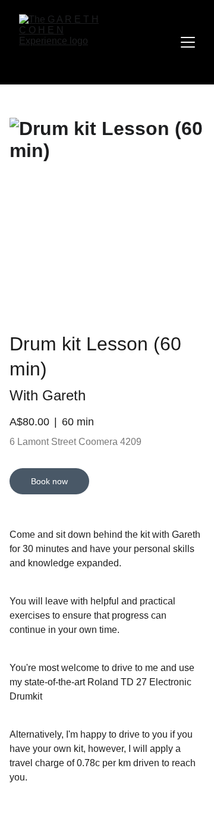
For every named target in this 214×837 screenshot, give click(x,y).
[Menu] (188, 42)
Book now (49, 481)
